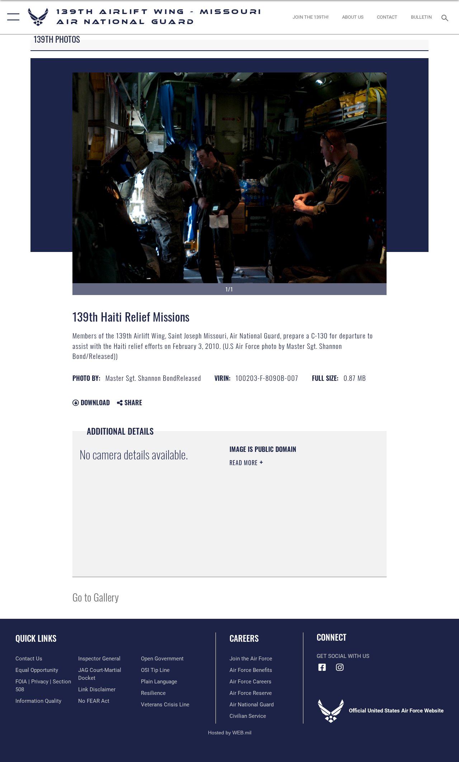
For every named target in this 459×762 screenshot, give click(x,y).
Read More (245, 462)
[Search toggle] (446, 17)
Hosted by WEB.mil (229, 732)
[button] (11, 17)
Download (94, 402)
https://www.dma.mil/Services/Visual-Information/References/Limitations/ (273, 533)
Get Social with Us (343, 656)
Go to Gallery (95, 596)
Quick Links (35, 638)
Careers (244, 638)
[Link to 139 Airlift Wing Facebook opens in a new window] (322, 667)
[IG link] (339, 667)
